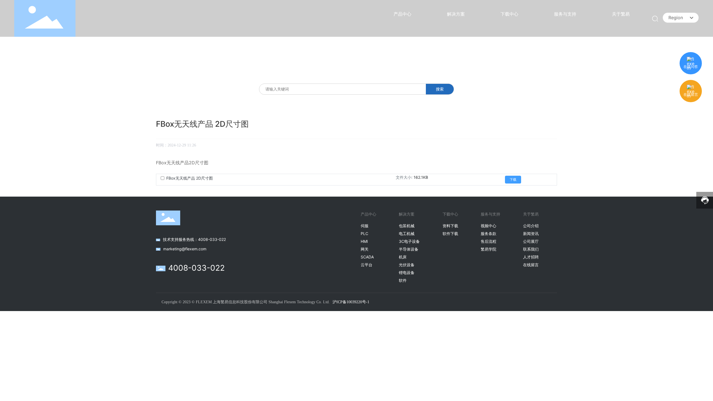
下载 (513, 180)
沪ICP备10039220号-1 (351, 302)
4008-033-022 (196, 268)
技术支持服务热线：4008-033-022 (194, 239)
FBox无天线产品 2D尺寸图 (189, 178)
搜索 (440, 89)
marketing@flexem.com (184, 248)
